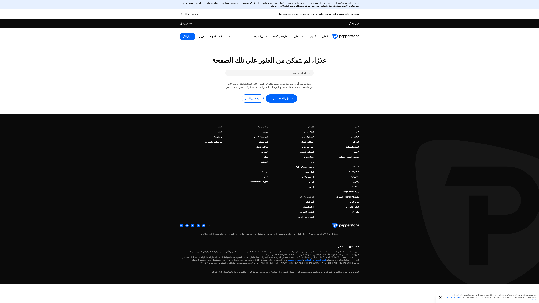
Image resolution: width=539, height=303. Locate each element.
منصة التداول (300, 36)
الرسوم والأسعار (307, 177)
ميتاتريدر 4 (355, 181)
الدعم (228, 36)
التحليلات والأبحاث (281, 36)
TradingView (353, 171)
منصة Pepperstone (351, 191)
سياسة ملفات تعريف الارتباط (240, 234)
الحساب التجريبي (307, 152)
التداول (324, 36)
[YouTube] (181, 225)
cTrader (355, 186)
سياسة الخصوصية (285, 234)
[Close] (181, 14)
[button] (186, 23)
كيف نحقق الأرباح (261, 136)
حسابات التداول (307, 141)
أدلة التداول (309, 201)
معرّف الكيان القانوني (213, 141)
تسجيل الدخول (308, 136)
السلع (357, 131)
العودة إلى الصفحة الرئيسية (281, 98)
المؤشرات (355, 136)
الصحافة (264, 152)
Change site (191, 14)
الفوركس (355, 141)
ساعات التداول (262, 146)
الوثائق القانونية (300, 234)
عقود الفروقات (308, 146)
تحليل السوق (308, 207)
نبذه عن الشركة (261, 36)
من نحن (265, 131)
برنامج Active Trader (305, 167)
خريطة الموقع (220, 234)
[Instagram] (192, 225)
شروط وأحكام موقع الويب (264, 234)
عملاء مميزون (308, 157)
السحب (311, 187)
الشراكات (264, 176)
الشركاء (355, 23)
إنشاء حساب (309, 131)
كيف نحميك (263, 141)
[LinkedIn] (187, 225)
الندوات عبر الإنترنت (306, 217)
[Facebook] (198, 225)
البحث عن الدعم (252, 98)
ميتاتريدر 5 (355, 176)
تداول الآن (187, 36)
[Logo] (345, 36)
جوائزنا (265, 157)
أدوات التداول (354, 201)
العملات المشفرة (352, 146)
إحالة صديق (309, 172)
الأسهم (356, 152)
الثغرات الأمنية (206, 234)
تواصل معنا (218, 136)
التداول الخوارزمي (352, 207)
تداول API (355, 212)
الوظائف (264, 162)
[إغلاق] (440, 297)
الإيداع (311, 182)
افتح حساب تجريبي (207, 36)
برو (312, 162)
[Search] (230, 73)
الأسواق (313, 36)
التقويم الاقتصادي (307, 212)
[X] (203, 225)
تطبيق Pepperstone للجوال (347, 196)
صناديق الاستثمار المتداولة (349, 157)
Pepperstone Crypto (259, 181)
